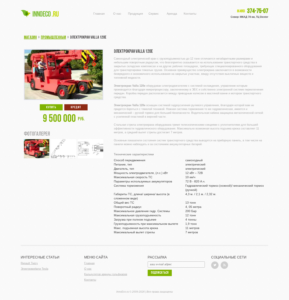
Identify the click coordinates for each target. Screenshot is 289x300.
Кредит (76, 107)
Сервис (154, 13)
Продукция (135, 13)
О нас (117, 13)
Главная (99, 13)
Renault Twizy (29, 263)
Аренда (172, 13)
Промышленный (53, 37)
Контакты (190, 13)
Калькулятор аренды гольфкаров (105, 274)
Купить (51, 107)
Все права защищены (160, 291)
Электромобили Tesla (34, 268)
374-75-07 (252, 11)
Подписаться (160, 273)
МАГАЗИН (30, 37)
